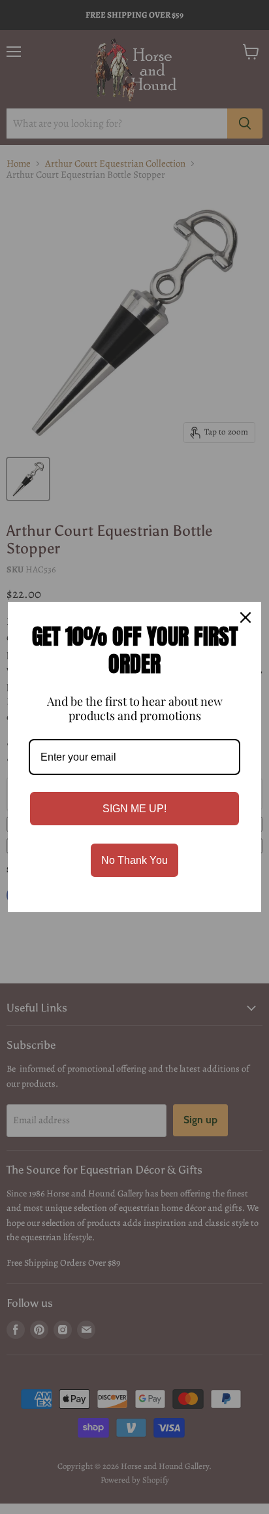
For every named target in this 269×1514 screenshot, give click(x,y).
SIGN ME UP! (134, 808)
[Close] (245, 617)
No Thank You (134, 860)
